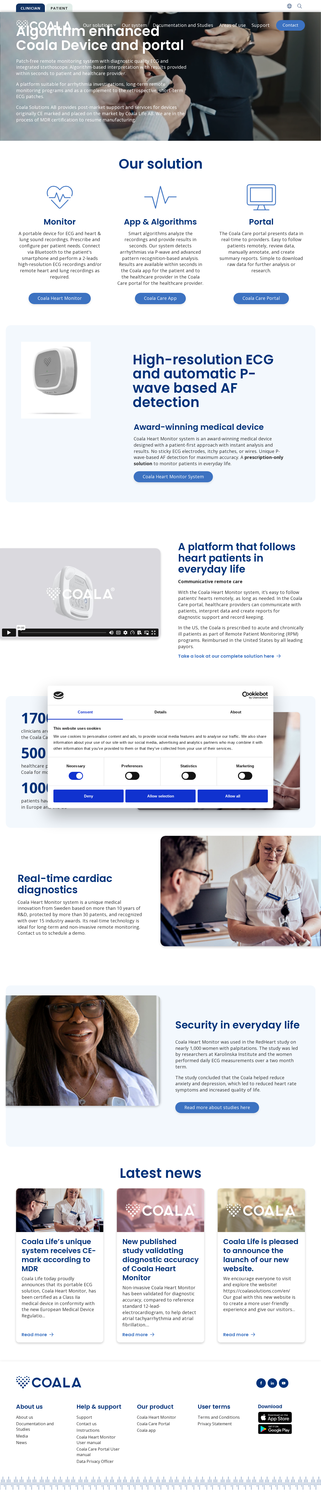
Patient (59, 8)
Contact (290, 25)
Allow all (232, 796)
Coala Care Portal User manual (98, 1451)
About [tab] (235, 712)
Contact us (86, 1424)
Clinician (30, 8)
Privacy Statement (215, 1424)
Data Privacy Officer (95, 1461)
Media (22, 1436)
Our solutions (98, 25)
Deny (88, 796)
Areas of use (232, 25)
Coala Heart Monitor (156, 1417)
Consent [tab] (85, 712)
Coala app (146, 1430)
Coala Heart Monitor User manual (96, 1439)
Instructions (88, 1430)
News (21, 1442)
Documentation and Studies (183, 25)
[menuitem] (289, 6)
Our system (134, 25)
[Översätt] (289, 6)
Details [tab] (160, 712)
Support (261, 25)
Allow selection (160, 796)
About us (24, 1417)
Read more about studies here (217, 1107)
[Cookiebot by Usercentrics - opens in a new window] (246, 695)
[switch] (132, 776)
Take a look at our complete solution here (226, 656)
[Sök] (299, 6)
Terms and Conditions (219, 1417)
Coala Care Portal (153, 1424)
